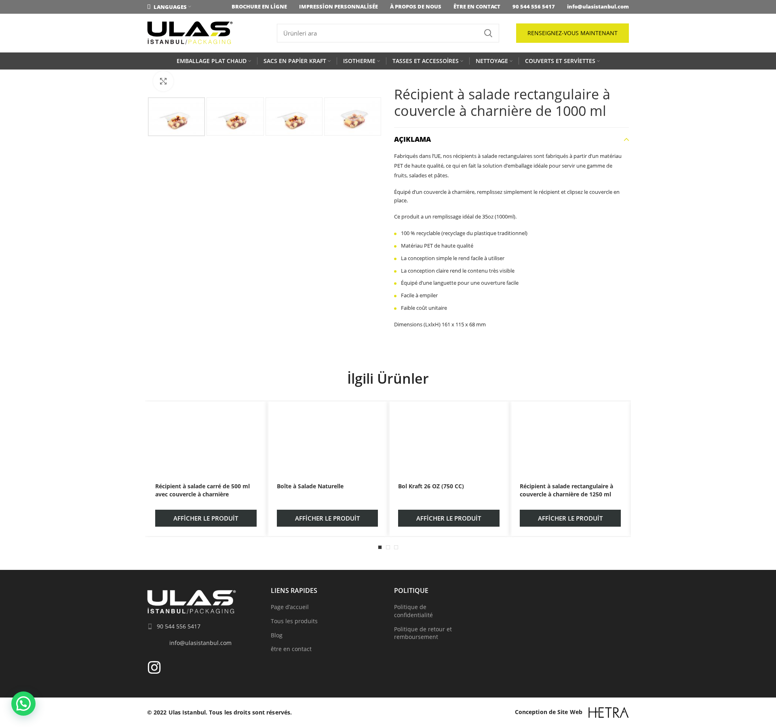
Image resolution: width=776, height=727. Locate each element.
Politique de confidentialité (413, 611)
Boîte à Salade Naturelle (310, 486)
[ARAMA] (488, 33)
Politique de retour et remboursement (423, 633)
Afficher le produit (205, 518)
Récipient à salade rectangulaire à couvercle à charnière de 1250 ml (566, 490)
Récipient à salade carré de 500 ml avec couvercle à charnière (202, 490)
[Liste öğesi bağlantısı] (203, 626)
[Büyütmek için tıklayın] (163, 81)
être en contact (291, 649)
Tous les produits (294, 621)
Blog (277, 635)
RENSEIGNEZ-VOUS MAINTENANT (572, 33)
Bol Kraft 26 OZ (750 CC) (431, 486)
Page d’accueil (290, 607)
